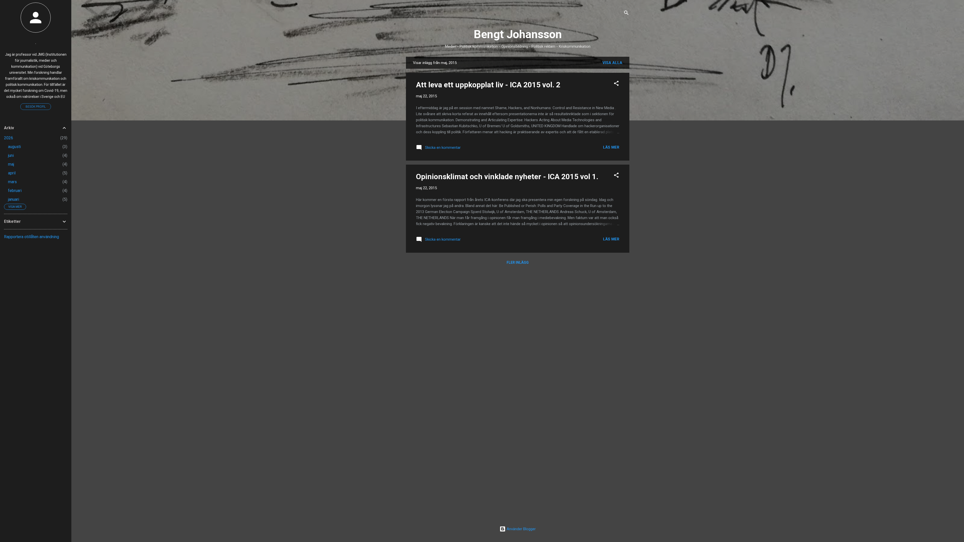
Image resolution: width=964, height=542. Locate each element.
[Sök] (626, 13)
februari (15, 190)
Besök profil (36, 106)
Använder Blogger (521, 529)
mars (12, 181)
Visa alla (612, 62)
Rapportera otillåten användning (31, 236)
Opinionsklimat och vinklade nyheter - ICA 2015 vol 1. (507, 176)
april (12, 173)
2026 (8, 138)
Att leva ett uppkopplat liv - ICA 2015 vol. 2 (488, 84)
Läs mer (611, 147)
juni (11, 155)
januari (13, 199)
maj (11, 164)
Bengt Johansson (518, 34)
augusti (14, 146)
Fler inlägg (518, 262)
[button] (616, 84)
